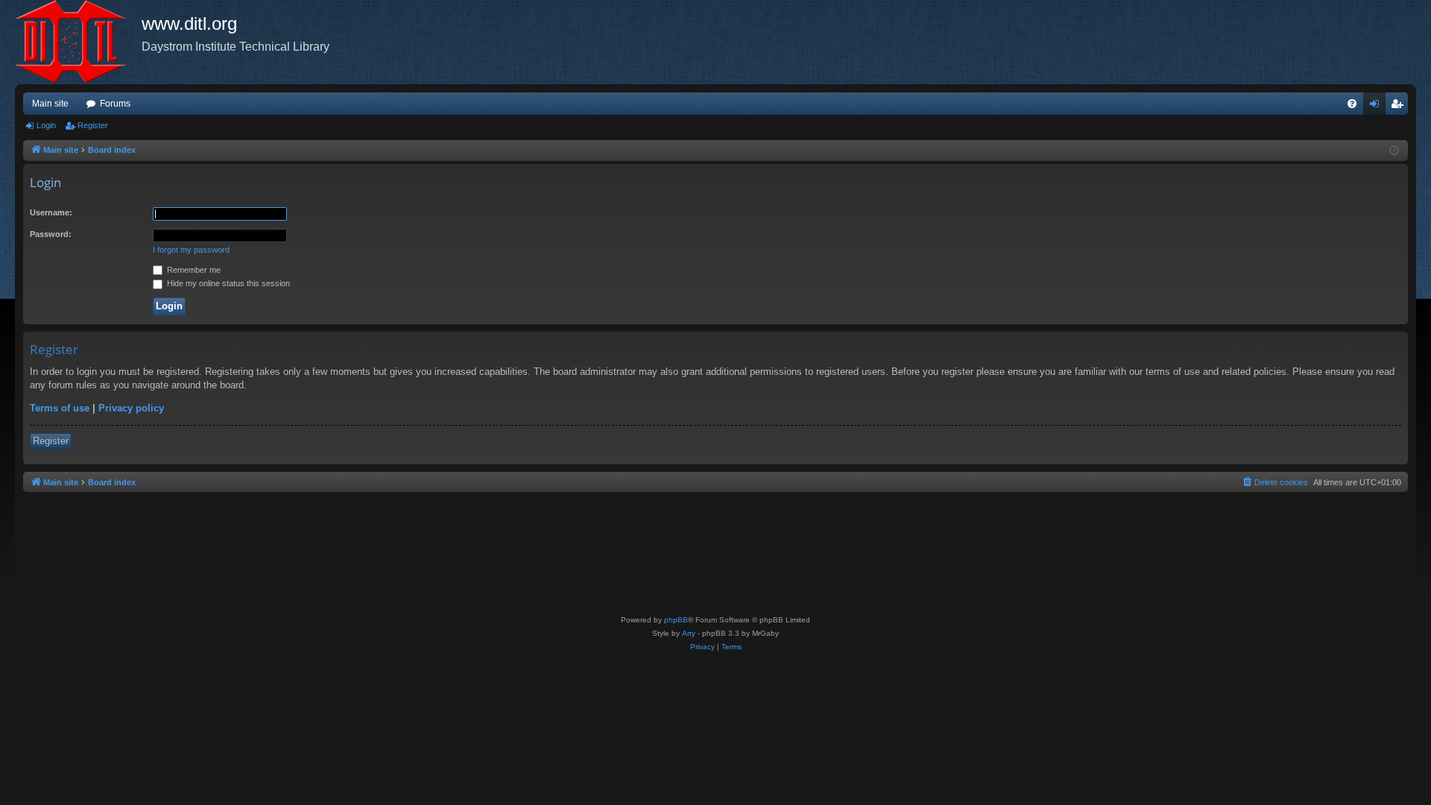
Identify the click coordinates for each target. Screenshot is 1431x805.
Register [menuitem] (1399, 106)
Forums (115, 103)
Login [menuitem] (1377, 106)
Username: (51, 212)
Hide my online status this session (227, 283)
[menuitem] (1352, 103)
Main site (50, 103)
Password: (51, 234)
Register (93, 125)
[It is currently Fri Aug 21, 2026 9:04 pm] (1394, 151)
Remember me (193, 269)
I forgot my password (191, 249)
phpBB (676, 620)
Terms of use (59, 408)
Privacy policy (131, 408)
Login (46, 125)
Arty (688, 633)
